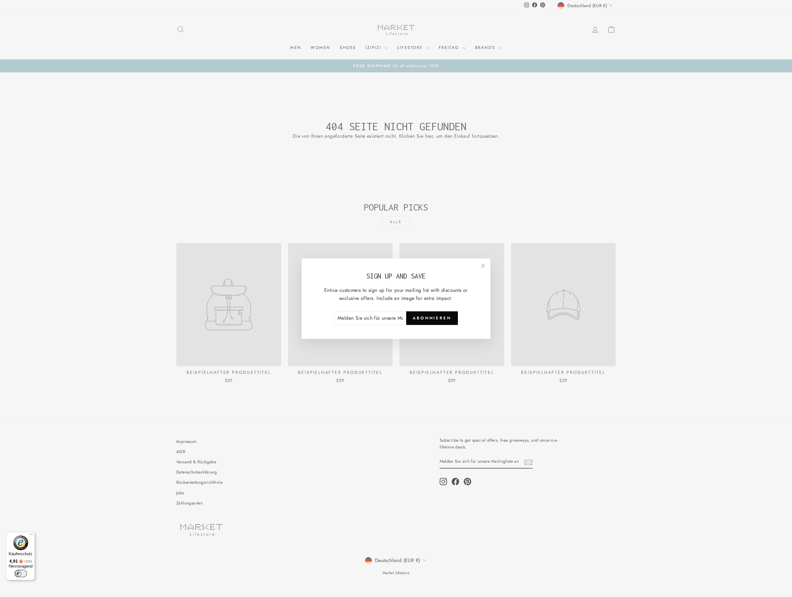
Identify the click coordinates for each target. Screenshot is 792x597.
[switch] (21, 573)
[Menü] (31, 535)
